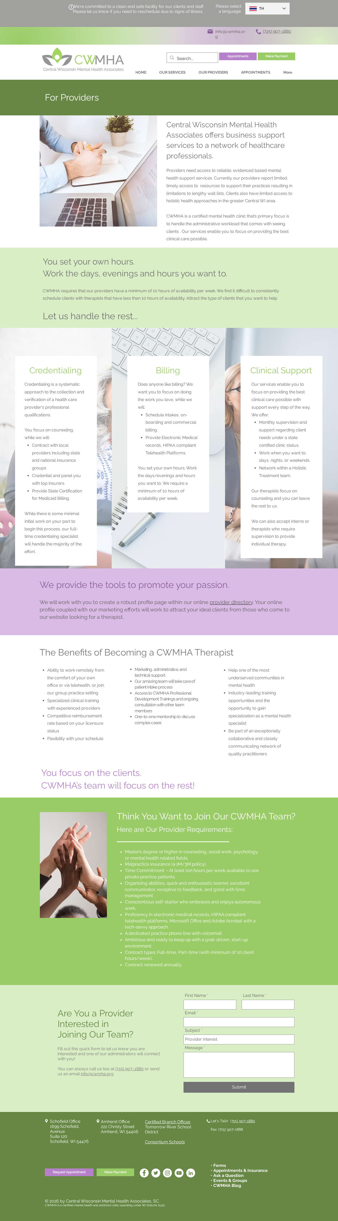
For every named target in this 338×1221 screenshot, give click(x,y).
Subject (192, 1030)
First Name (195, 995)
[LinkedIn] (190, 1172)
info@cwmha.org (97, 1073)
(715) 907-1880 (129, 1068)
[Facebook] (144, 1172)
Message (194, 1048)
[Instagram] (167, 1172)
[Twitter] (155, 1172)
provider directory (231, 602)
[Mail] (210, 31)
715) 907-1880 (243, 1121)
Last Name (253, 995)
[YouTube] (179, 1172)
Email (190, 1013)
